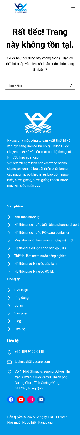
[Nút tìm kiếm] (71, 85)
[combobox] (36, 85)
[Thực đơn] (73, 7)
